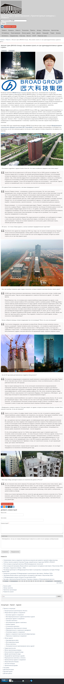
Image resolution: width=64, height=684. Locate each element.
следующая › (49, 581)
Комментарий (5, 523)
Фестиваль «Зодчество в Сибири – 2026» (15, 567)
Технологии (25, 30)
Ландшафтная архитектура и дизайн (15, 656)
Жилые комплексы (11, 644)
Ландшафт (45, 33)
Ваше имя (3, 512)
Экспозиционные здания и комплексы (16, 622)
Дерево (39, 33)
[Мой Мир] (7, 507)
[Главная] (11, 7)
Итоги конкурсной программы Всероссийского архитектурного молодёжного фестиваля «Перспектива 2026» (33, 566)
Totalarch (4, 30)
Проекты (32, 30)
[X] (9, 507)
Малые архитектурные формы (13, 650)
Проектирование (15, 33)
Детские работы (7, 673)
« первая (6, 581)
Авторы (39, 30)
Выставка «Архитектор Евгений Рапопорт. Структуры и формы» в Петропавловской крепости (29, 579)
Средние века (14, 36)
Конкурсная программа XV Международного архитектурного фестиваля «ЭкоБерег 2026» (28, 573)
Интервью (11, 50)
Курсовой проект (7, 671)
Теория (52, 33)
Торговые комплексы (11, 620)
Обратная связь (42, 36)
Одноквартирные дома (12, 640)
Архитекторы (55, 30)
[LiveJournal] (11, 507)
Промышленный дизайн (11, 665)
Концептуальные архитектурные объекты (16, 610)
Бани (33, 33)
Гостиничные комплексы (12, 626)
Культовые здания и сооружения (15, 614)
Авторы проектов (8, 588)
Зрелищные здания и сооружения (15, 618)
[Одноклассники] (4, 507)
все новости (60, 583)
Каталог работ (7, 586)
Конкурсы (11, 30)
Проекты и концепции (9, 608)
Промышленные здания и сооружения (15, 659)
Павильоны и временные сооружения (16, 636)
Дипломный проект (8, 669)
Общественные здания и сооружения (15, 612)
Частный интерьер (10, 663)
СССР (34, 36)
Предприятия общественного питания (16, 628)
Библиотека (46, 30)
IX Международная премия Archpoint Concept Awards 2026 (20, 577)
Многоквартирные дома (12, 642)
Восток (29, 36)
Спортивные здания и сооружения (15, 632)
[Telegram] (13, 507)
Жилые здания (26, 33)
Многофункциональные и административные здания (20, 616)
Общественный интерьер (11, 661)
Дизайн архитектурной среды (13, 654)
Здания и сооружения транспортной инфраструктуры (20, 634)
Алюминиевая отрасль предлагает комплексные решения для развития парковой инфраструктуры (31, 560)
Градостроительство (10, 648)
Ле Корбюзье (5, 33)
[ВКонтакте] (2, 507)
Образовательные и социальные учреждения (18, 630)
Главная (2, 39)
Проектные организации (10, 589)
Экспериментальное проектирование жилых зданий (20, 646)
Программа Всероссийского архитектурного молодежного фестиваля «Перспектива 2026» (28, 575)
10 (41, 581)
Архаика (58, 33)
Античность (5, 36)
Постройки (6, 667)
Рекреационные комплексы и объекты (15, 657)
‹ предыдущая (14, 581)
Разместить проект (8, 591)
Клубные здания (10, 624)
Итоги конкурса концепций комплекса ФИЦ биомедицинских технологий (23, 564)
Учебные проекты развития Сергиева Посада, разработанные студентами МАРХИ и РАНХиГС (29, 562)
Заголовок (3, 518)
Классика (22, 36)
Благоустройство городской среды (14, 652)
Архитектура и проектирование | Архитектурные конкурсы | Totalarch (28, 16)
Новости (18, 30)
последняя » (58, 581)
